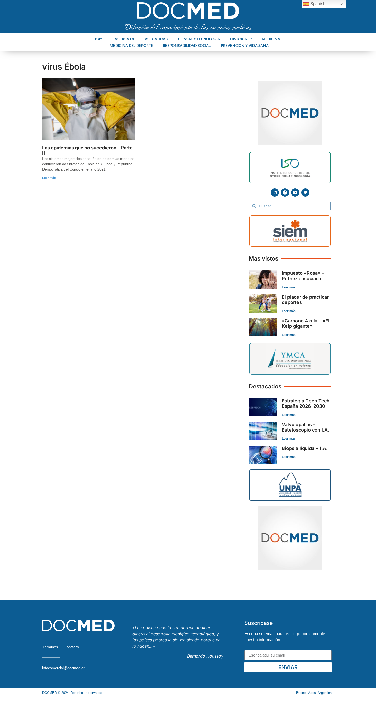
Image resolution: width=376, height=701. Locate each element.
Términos (50, 647)
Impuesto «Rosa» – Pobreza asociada (303, 275)
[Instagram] (275, 192)
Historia (238, 39)
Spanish (317, 4)
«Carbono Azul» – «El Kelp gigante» (305, 323)
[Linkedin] (295, 192)
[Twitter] (305, 192)
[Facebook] (285, 192)
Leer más (49, 178)
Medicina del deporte (131, 45)
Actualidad (156, 39)
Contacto (71, 647)
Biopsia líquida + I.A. (305, 448)
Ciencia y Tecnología (199, 39)
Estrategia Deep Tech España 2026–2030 (305, 403)
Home (99, 39)
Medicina (271, 39)
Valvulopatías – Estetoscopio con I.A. (305, 427)
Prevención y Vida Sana (245, 45)
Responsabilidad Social (187, 45)
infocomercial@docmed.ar (63, 668)
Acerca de (125, 39)
